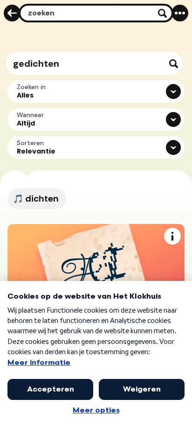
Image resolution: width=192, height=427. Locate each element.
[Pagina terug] (12, 13)
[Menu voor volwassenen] (179, 13)
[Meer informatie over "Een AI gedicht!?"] (172, 236)
